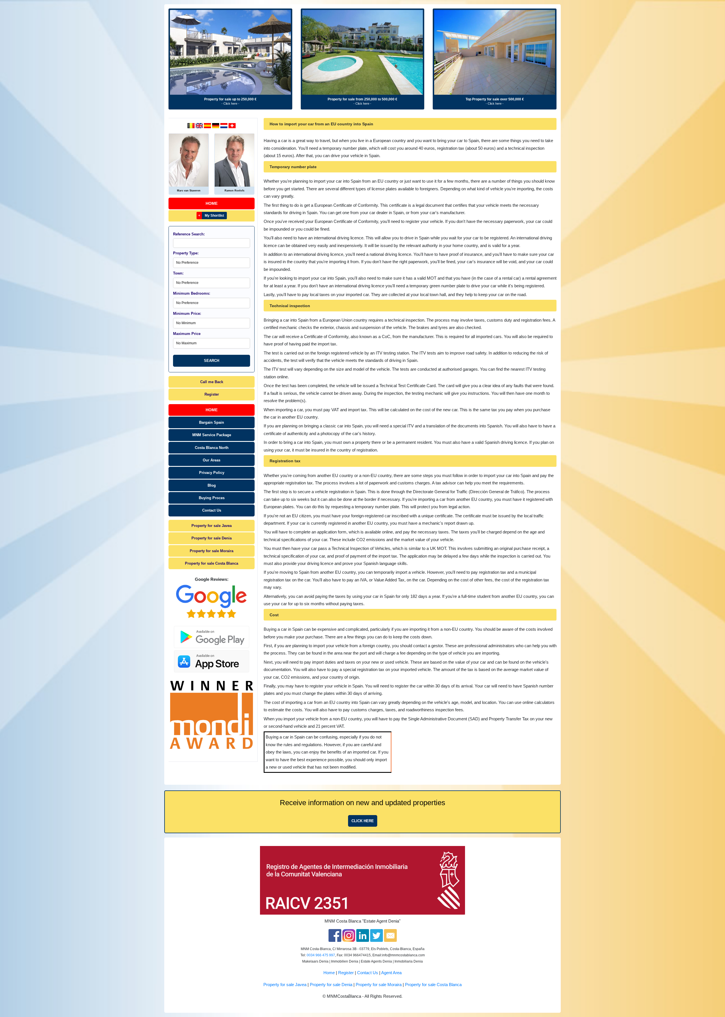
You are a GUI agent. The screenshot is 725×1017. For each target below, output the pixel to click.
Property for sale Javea (211, 526)
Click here (362, 821)
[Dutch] (191, 125)
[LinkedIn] (362, 935)
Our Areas (211, 460)
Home (212, 203)
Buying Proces (212, 498)
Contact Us (211, 510)
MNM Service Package (211, 435)
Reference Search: (189, 234)
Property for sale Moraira (211, 551)
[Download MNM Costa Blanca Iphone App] (211, 659)
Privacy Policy (211, 472)
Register (211, 394)
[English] (200, 125)
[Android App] (211, 633)
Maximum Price (187, 334)
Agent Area (391, 972)
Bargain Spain (211, 422)
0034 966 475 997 (321, 955)
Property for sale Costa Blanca (211, 563)
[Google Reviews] (212, 601)
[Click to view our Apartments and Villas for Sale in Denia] (230, 52)
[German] (216, 125)
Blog (212, 485)
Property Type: (186, 253)
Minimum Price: (187, 313)
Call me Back (211, 382)
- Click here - (230, 103)
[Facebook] (335, 935)
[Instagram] (348, 935)
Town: (178, 273)
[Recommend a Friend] (390, 935)
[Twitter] (376, 935)
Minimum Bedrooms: (191, 293)
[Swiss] (232, 125)
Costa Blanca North (212, 448)
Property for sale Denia (211, 538)
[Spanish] (208, 125)
